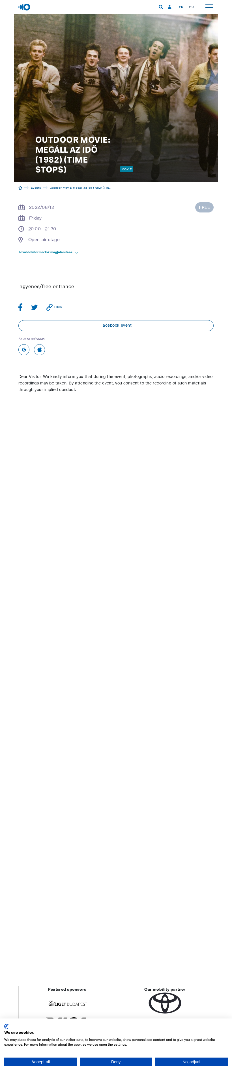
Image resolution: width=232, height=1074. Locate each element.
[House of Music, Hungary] (24, 6)
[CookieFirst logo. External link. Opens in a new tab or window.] (6, 1026)
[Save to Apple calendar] (39, 349)
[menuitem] (161, 7)
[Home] (20, 187)
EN (181, 7)
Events (36, 187)
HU (191, 7)
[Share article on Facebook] (20, 307)
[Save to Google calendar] (23, 349)
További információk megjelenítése (45, 252)
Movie (127, 169)
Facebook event (116, 325)
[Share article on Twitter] (34, 307)
